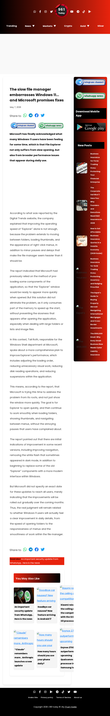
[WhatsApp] (35, 12)
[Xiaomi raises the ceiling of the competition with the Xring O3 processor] (70, 594)
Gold (83, 26)
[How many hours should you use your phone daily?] (47, 640)
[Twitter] (51, 12)
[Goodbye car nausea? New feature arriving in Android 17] (47, 596)
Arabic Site (33, 697)
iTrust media (71, 707)
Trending (11, 25)
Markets (47, 26)
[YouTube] (71, 12)
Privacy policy (47, 697)
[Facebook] (40, 12)
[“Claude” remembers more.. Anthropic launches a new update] (24, 638)
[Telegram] (78, 12)
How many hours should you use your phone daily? (47, 657)
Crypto (68, 25)
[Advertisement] (55, 54)
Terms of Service (63, 697)
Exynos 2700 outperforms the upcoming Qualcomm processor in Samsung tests (70, 657)
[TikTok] (84, 12)
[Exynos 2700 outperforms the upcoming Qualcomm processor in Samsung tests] (70, 636)
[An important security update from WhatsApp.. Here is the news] (24, 596)
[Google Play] (89, 12)
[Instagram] (45, 12)
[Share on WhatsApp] (25, 115)
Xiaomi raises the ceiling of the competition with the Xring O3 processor (70, 612)
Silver (101, 25)
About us (78, 697)
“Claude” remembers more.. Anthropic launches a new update (23, 657)
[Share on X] (43, 115)
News (28, 26)
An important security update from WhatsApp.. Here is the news (23, 612)
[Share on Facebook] (37, 115)
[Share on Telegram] (31, 115)
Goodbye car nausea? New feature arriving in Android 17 (47, 612)
